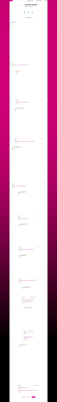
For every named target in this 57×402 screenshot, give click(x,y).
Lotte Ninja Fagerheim (31, 4)
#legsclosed (20, 280)
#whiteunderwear (21, 102)
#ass (23, 64)
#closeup (22, 218)
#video (27, 301)
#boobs (25, 102)
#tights (18, 141)
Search (28, 13)
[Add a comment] (11, 62)
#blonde (27, 141)
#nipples (16, 102)
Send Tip (24, 13)
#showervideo (25, 301)
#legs (26, 64)
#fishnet (21, 249)
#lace (18, 102)
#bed (36, 280)
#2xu (17, 141)
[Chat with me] (12, 62)
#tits (26, 102)
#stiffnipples (31, 300)
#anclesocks (19, 64)
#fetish (37, 390)
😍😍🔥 (18, 70)
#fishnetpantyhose (25, 280)
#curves (25, 64)
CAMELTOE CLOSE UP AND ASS (23, 191)
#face (34, 280)
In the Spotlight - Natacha (28, 0)
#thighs (28, 64)
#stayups (24, 337)
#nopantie (20, 249)
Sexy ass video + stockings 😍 (28, 307)
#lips (19, 102)
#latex (19, 390)
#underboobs (25, 249)
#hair (25, 141)
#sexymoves (28, 336)
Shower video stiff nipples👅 (27, 287)
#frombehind (23, 141)
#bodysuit (27, 337)
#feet (29, 141)
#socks (17, 64)
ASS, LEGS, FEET (13, 22)
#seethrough (24, 300)
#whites (32, 280)
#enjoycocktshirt (28, 249)
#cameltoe (20, 218)
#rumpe (26, 390)
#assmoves (24, 336)
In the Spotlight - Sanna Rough (38, 0)
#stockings (30, 280)
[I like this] (10, 62)
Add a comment (11, 66)
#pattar (28, 301)
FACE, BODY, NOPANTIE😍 (23, 255)
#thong (28, 337)
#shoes (32, 337)
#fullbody (16, 141)
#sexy (19, 281)
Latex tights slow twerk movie (23, 344)
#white (24, 218)
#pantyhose (28, 280)
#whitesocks (21, 64)
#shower (22, 301)
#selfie (28, 102)
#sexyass (26, 336)
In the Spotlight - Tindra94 (20, 0)
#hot (23, 102)
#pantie (25, 218)
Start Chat (32, 13)
